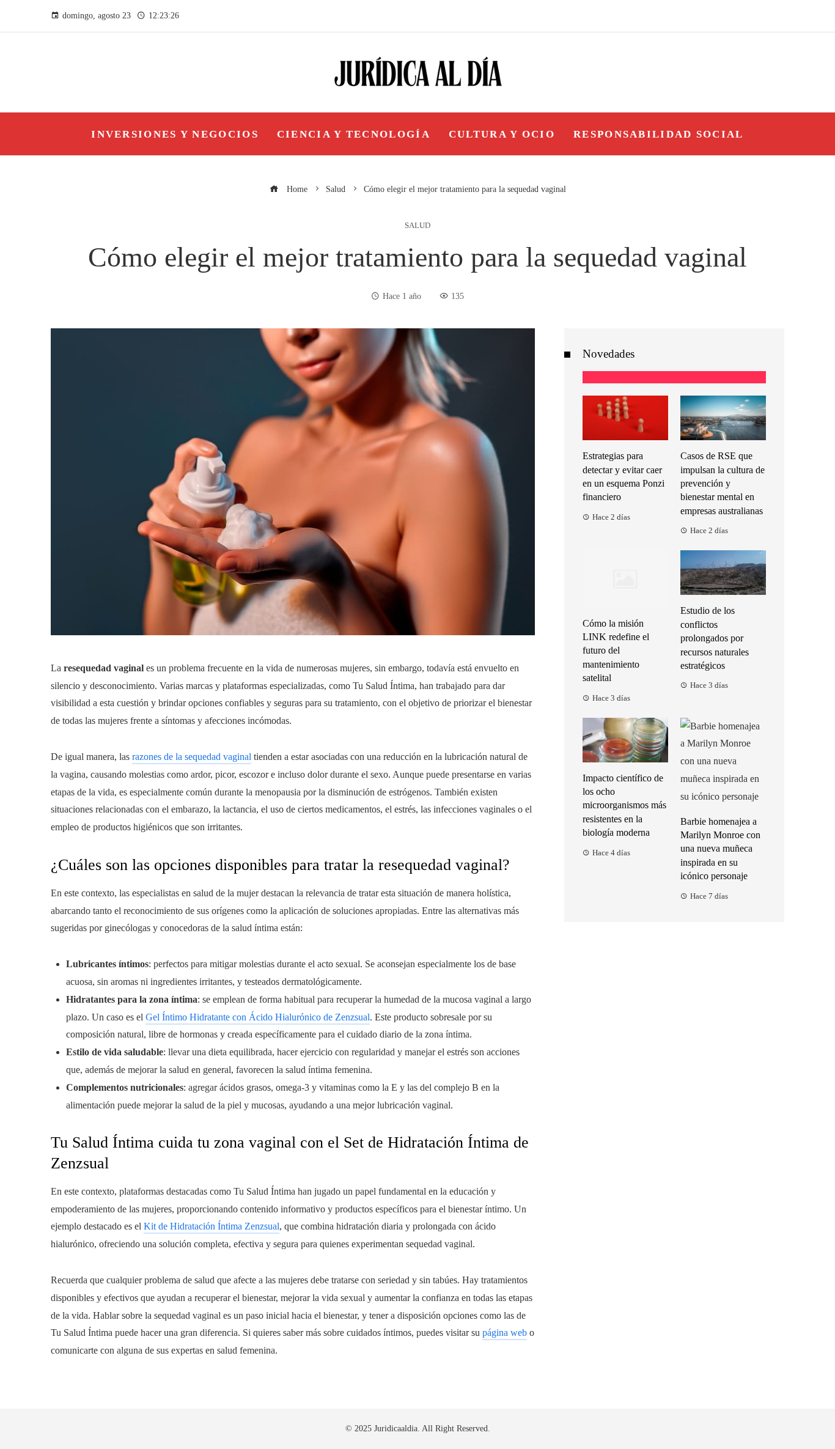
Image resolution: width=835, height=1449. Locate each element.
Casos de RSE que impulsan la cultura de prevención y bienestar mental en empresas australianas (722, 483)
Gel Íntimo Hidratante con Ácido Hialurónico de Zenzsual (257, 1017)
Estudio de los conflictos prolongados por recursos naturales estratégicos (714, 638)
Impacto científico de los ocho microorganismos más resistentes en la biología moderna (624, 805)
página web (504, 1332)
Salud (417, 226)
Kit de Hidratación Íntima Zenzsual (211, 1226)
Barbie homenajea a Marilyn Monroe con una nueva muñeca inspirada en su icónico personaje (720, 849)
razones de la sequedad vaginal (191, 756)
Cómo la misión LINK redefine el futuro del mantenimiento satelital (616, 651)
